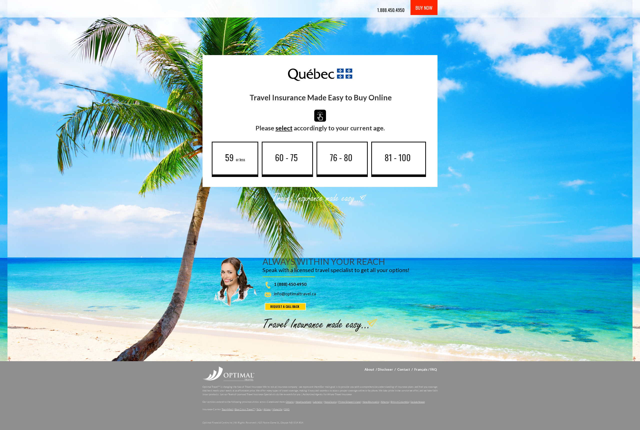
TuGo (259, 409)
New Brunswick (370, 401)
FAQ (433, 369)
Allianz (267, 409)
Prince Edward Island (349, 401)
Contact (404, 369)
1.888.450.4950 (390, 10)
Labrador (317, 401)
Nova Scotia (330, 401)
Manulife (277, 409)
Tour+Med (227, 409)
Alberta (385, 401)
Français (421, 369)
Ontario (290, 401)
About (369, 369)
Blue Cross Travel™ (244, 409)
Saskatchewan (417, 401)
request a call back (284, 306)
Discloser (385, 369)
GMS (287, 409)
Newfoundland (303, 401)
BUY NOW (424, 7)
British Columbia (399, 401)
